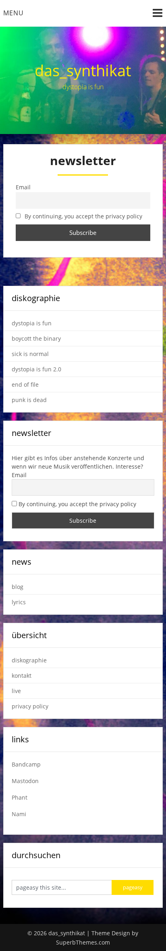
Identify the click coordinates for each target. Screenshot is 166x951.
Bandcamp (26, 764)
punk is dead (29, 400)
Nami (19, 814)
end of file (25, 384)
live (16, 691)
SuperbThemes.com (83, 942)
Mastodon (25, 781)
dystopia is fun (32, 323)
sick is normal (30, 354)
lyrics (19, 602)
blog (17, 587)
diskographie (29, 660)
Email (19, 475)
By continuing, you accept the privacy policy (82, 216)
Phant (19, 797)
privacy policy (30, 706)
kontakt (21, 675)
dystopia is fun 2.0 (36, 369)
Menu (13, 12)
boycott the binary (36, 338)
